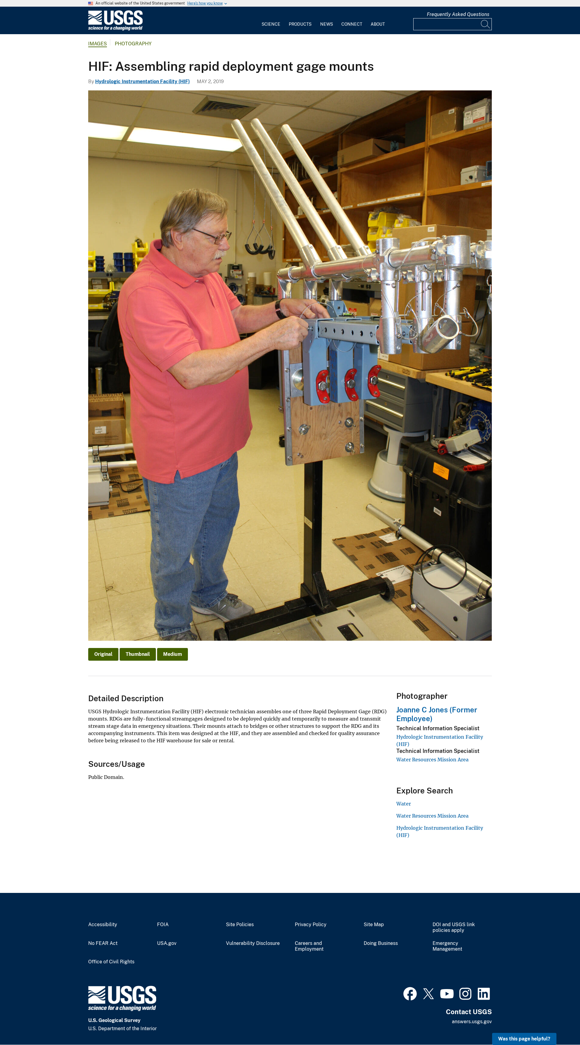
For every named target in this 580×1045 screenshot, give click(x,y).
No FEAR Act (103, 943)
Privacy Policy (311, 924)
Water (403, 804)
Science (271, 24)
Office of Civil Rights (111, 962)
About (378, 24)
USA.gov (166, 943)
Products (300, 24)
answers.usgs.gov (472, 1021)
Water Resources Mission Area (432, 760)
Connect (351, 24)
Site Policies (240, 924)
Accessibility (102, 924)
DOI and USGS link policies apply (454, 927)
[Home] (115, 29)
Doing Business (381, 943)
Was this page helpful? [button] (524, 1039)
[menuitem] (271, 20)
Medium (172, 654)
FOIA (163, 924)
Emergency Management (447, 946)
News (326, 24)
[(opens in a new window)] (410, 993)
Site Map (374, 924)
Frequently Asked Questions (458, 14)
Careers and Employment (309, 946)
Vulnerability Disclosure (253, 943)
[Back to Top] (558, 1023)
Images (97, 44)
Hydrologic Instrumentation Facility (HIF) (142, 81)
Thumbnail (138, 654)
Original (103, 654)
